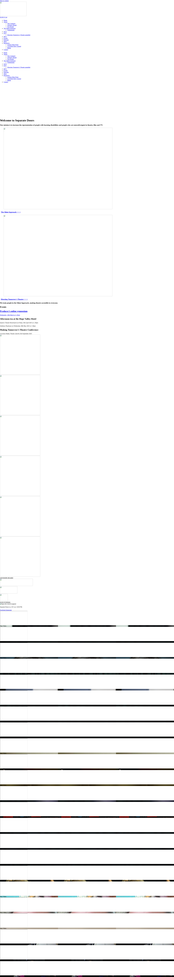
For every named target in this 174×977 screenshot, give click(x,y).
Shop (5, 41)
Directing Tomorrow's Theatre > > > (14, 299)
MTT (5, 36)
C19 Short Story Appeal (14, 46)
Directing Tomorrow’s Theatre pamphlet (18, 35)
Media (9, 48)
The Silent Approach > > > (11, 212)
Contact (6, 49)
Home (5, 20)
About (5, 22)
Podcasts (6, 40)
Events (6, 38)
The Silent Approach (9, 28)
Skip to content (4, 1)
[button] (6, 578)
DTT (5, 33)
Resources (7, 43)
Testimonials (10, 30)
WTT (5, 31)
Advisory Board (11, 25)
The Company (11, 23)
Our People (10, 27)
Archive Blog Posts (12, 44)
